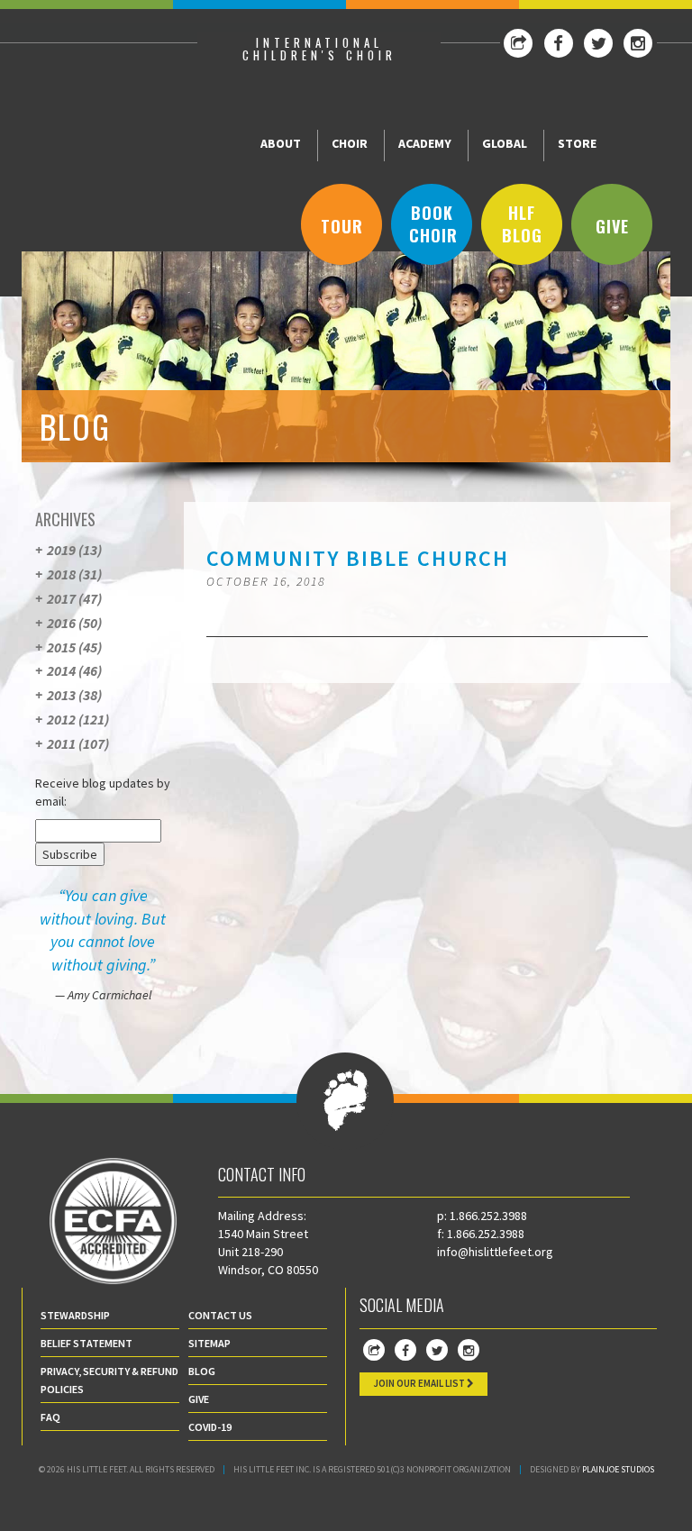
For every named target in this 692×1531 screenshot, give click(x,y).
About (280, 143)
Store (577, 143)
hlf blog (522, 224)
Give (612, 226)
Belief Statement (86, 1343)
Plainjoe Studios (618, 1469)
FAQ (50, 1417)
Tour (342, 226)
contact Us (220, 1315)
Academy (424, 143)
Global (504, 143)
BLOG (201, 1371)
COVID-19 (210, 1427)
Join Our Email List (420, 1383)
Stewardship (75, 1315)
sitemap (209, 1343)
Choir (350, 143)
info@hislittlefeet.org (495, 1252)
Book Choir (433, 224)
